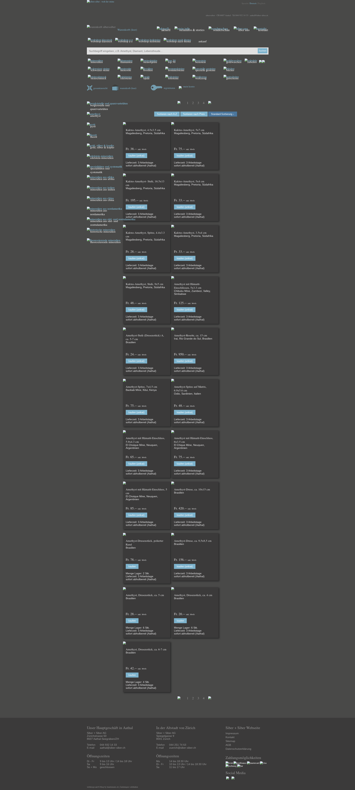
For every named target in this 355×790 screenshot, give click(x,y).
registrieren (169, 88)
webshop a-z (125, 41)
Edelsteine (126, 78)
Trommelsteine (176, 70)
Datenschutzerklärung (238, 748)
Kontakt (230, 737)
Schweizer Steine (100, 70)
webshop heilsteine (149, 41)
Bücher (230, 70)
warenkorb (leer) (127, 88)
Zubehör (252, 62)
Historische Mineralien (103, 231)
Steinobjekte (150, 62)
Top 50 (171, 62)
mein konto (189, 86)
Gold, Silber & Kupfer (102, 147)
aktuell (165, 30)
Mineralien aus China (102, 200)
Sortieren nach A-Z (167, 114)
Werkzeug (201, 78)
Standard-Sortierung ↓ (222, 114)
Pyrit (93, 126)
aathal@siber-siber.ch (259, 15)
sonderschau (221, 30)
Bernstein (200, 62)
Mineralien (97, 62)
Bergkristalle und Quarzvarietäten (100, 107)
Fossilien (148, 70)
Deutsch (253, 3)
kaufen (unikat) (136, 155)
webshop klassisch (101, 41)
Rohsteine (173, 78)
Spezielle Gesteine (205, 70)
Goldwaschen (233, 62)
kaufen (132, 566)
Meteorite (125, 70)
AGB (228, 744)
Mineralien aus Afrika (102, 179)
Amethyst (95, 115)
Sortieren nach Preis (194, 114)
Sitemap (230, 741)
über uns (244, 30)
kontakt (263, 30)
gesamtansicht (100, 88)
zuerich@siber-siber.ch (182, 747)
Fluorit (93, 137)
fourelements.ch (113, 787)
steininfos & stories (191, 30)
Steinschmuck (98, 78)
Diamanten (126, 62)
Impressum (232, 733)
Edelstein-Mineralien (102, 158)
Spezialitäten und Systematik (100, 170)
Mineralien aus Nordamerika (98, 212)
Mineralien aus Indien (102, 189)
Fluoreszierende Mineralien (105, 242)
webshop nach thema (178, 41)
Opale (146, 78)
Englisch (261, 3)
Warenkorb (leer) (127, 29)
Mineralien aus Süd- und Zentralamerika (104, 222)
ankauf (203, 41)
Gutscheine (232, 78)
